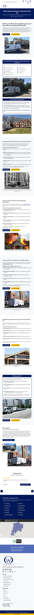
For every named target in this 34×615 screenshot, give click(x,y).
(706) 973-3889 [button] (17, 614)
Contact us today (5, 227)
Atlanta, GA (7, 507)
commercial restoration (6, 263)
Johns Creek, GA (22, 505)
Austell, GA (7, 512)
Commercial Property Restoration (8, 579)
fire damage (19, 64)
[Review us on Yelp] (30, 3)
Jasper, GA (21, 503)
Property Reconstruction (7, 584)
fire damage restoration (27, 204)
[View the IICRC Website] (17, 541)
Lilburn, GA (21, 512)
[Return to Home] (5, 6)
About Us (4, 590)
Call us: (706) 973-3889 (17, 550)
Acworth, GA (7, 503)
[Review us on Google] (28, 3)
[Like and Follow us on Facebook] (23, 1)
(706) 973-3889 (16, 34)
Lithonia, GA (21, 514)
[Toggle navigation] (30, 6)
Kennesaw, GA (21, 507)
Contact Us (7, 34)
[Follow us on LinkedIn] (30, 1)
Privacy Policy (5, 596)
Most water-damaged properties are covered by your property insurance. (14, 105)
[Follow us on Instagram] (25, 1)
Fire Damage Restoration (7, 582)
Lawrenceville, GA (22, 510)
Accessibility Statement (7, 600)
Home (11, 16)
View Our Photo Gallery (8, 440)
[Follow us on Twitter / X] (28, 1)
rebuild (13, 103)
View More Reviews (25, 484)
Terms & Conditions (6, 598)
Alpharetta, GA (7, 505)
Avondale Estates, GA (9, 514)
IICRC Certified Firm (7, 71)
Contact (15, 284)
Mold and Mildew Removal (7, 577)
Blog (4, 595)
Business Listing (26, 612)
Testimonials (5, 591)
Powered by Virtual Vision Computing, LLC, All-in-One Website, (16, 612)
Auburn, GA (7, 510)
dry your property (7, 103)
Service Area (15, 16)
